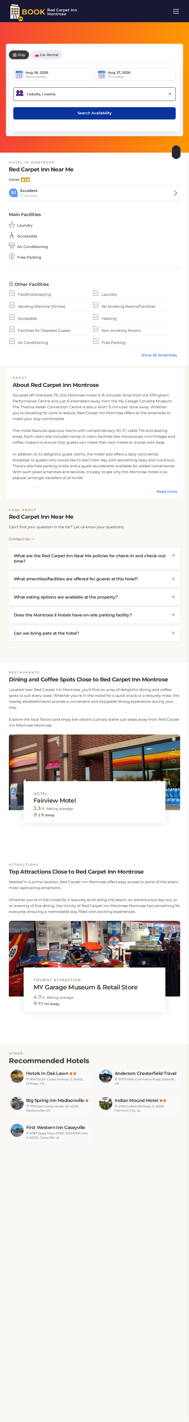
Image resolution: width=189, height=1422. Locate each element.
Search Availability (95, 113)
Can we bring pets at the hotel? (46, 633)
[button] (173, 739)
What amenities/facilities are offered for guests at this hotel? (76, 578)
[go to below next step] (177, 150)
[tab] (94, 558)
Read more (167, 491)
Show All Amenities (159, 355)
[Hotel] (94, 767)
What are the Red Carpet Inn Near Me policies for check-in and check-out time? (90, 558)
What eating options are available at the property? (66, 597)
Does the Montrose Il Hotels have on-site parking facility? (73, 615)
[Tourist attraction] (94, 954)
